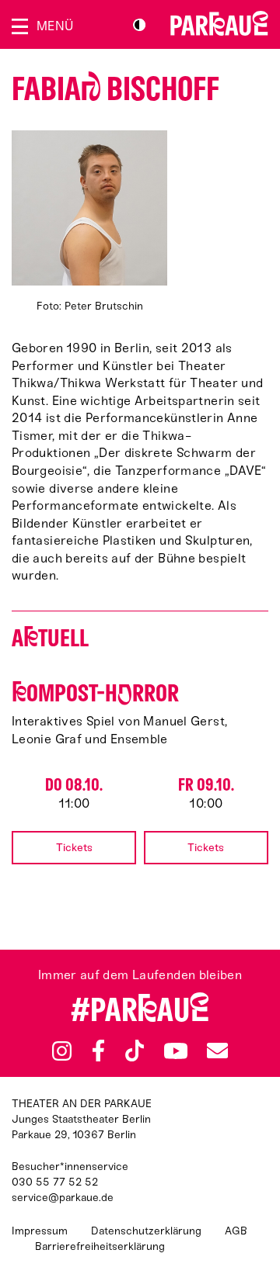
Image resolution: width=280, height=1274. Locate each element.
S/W (139, 24)
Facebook (99, 1050)
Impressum (40, 1231)
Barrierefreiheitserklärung (100, 1246)
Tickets (74, 847)
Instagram (62, 1051)
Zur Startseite (219, 23)
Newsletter (217, 1050)
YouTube (175, 1050)
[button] (89, 222)
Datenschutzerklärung (146, 1231)
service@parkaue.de (63, 1197)
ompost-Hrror (95, 693)
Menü (55, 26)
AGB (236, 1231)
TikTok (135, 1050)
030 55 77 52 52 (55, 1182)
